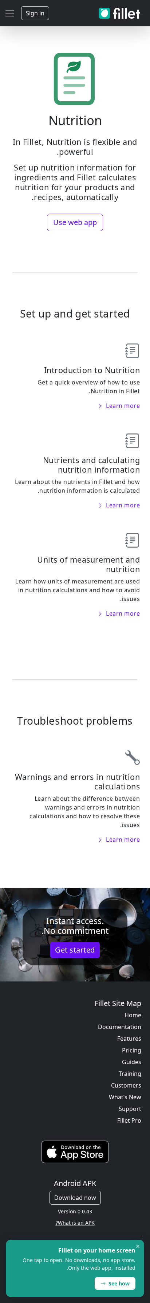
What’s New (125, 1097)
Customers (126, 1085)
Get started (75, 950)
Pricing (131, 1050)
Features (129, 1038)
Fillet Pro (129, 1120)
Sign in (35, 13)
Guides (131, 1062)
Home (133, 1015)
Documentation (119, 1027)
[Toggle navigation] (9, 13)
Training (130, 1074)
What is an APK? (75, 1222)
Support (130, 1109)
